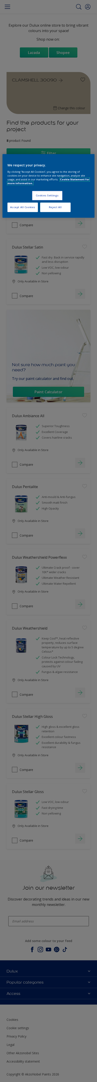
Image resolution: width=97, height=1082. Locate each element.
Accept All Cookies (22, 207)
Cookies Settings (47, 195)
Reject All (55, 207)
